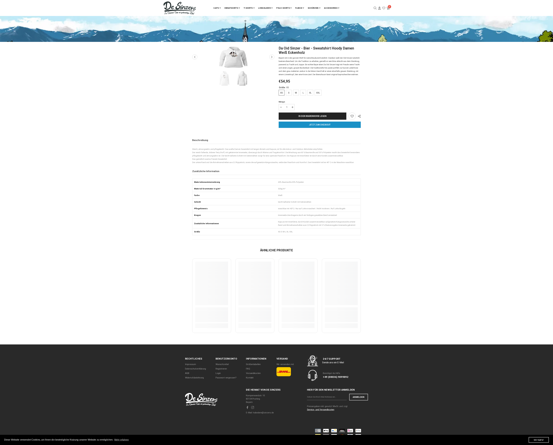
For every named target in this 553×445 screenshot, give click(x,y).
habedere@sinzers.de (260, 412)
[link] (211, 316)
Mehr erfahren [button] (121, 440)
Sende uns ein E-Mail (333, 362)
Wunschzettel (222, 364)
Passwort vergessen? (226, 377)
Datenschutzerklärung (195, 368)
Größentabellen (253, 364)
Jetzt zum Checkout (320, 125)
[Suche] (375, 8)
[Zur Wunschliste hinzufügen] (352, 116)
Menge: (282, 102)
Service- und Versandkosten (320, 409)
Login (218, 373)
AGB (187, 373)
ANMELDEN (358, 397)
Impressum (190, 364)
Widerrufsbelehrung (194, 377)
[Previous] (194, 57)
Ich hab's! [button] (539, 440)
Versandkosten (253, 373)
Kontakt (249, 377)
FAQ (248, 368)
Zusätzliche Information (205, 171)
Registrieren (221, 368)
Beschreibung (200, 140)
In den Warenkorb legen (312, 116)
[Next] (271, 57)
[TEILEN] (358, 116)
